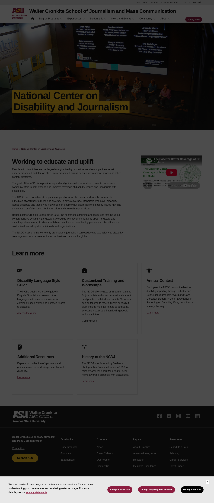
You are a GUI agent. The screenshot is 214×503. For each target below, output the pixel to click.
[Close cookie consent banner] (207, 482)
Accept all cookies (120, 489)
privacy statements (36, 492)
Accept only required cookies (156, 489)
